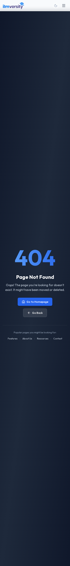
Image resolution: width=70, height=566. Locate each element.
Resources (42, 338)
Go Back (37, 312)
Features (13, 338)
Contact (57, 338)
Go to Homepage (37, 301)
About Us (27, 338)
